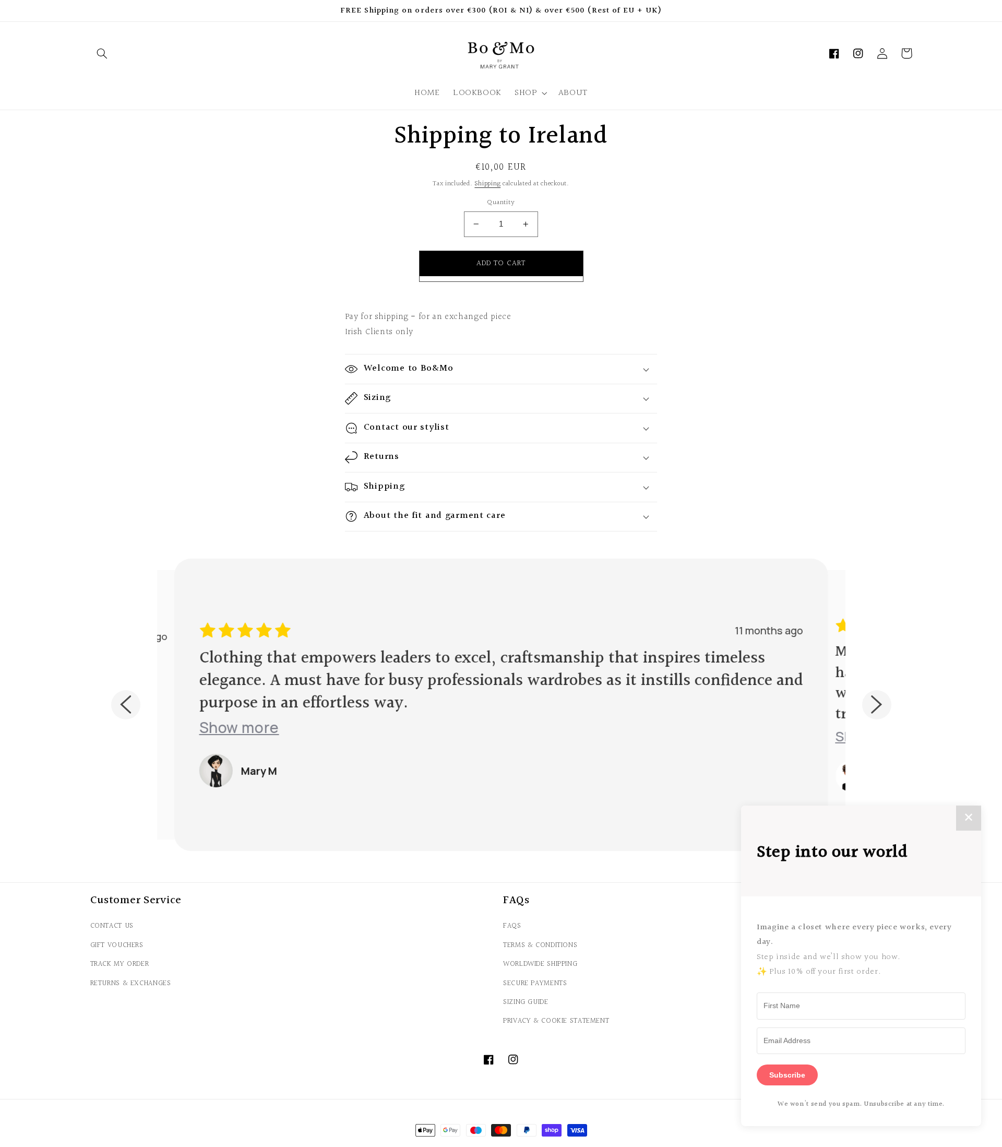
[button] (102, 53)
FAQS (512, 926)
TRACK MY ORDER (119, 964)
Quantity (501, 202)
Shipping (487, 184)
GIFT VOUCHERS (117, 945)
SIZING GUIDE (525, 1002)
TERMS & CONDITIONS (540, 945)
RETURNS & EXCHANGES (130, 983)
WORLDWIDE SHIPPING (540, 964)
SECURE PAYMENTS (535, 983)
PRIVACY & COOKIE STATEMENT (556, 1021)
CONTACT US (112, 926)
